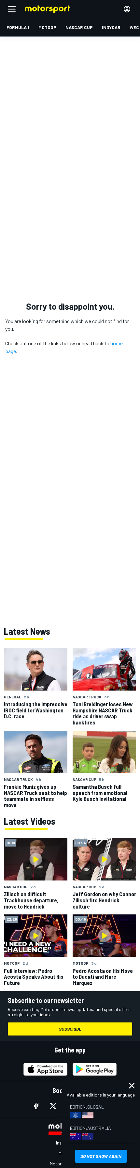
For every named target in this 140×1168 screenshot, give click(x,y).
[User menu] (126, 9)
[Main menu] (12, 9)
